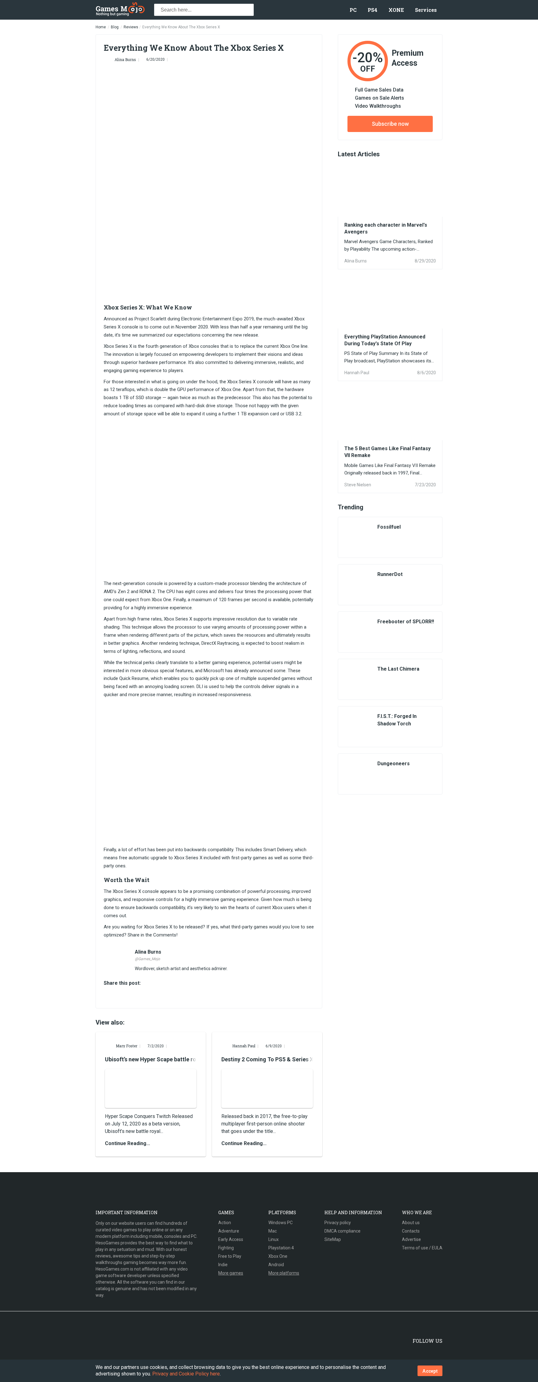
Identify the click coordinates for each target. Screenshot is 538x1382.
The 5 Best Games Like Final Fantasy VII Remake (387, 452)
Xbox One (277, 1256)
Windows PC (280, 1222)
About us (411, 1222)
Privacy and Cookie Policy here (186, 1374)
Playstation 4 (281, 1247)
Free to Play (229, 1256)
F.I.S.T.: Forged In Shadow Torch (397, 720)
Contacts (411, 1231)
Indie (223, 1264)
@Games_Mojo (147, 959)
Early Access (230, 1239)
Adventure (228, 1231)
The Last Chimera (398, 669)
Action (224, 1222)
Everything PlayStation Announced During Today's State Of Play (384, 340)
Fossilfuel (389, 527)
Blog (115, 27)
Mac (272, 1231)
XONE (396, 10)
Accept (430, 1371)
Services (426, 10)
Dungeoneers (393, 763)
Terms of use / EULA (422, 1247)
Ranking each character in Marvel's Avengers (385, 228)
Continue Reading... (127, 1143)
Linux (273, 1239)
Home (101, 27)
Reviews (131, 27)
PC (353, 10)
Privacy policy (337, 1222)
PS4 (372, 10)
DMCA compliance (342, 1231)
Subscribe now (390, 123)
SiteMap (332, 1239)
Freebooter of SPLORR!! (405, 622)
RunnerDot (390, 574)
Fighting (226, 1247)
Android (276, 1264)
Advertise (411, 1239)
